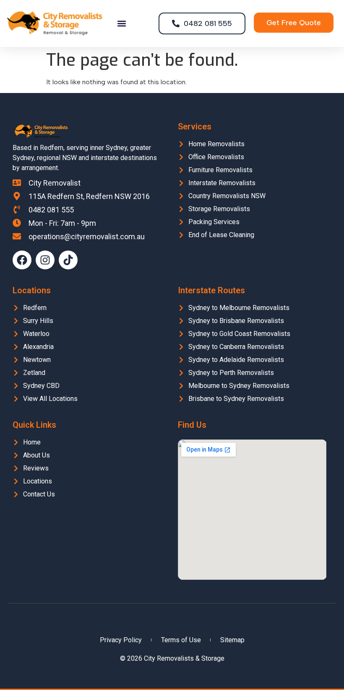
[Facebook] (22, 260)
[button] (122, 24)
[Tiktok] (68, 260)
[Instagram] (45, 260)
